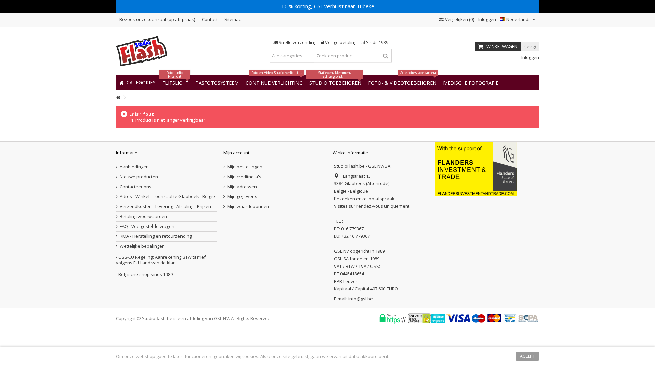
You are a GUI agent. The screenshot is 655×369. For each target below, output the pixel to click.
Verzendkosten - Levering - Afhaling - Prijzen (165, 206)
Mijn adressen (242, 187)
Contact (210, 19)
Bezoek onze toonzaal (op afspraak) (157, 19)
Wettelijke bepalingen (142, 246)
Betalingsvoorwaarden (143, 216)
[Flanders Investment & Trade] (476, 168)
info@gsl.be (360, 299)
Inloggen (486, 19)
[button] (471, 82)
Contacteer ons (135, 187)
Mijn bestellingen (244, 167)
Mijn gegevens (242, 197)
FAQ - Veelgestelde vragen (147, 226)
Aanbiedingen (134, 167)
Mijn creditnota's (244, 177)
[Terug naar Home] (118, 97)
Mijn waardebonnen (248, 206)
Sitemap (233, 19)
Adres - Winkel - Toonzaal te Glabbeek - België (167, 197)
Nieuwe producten (139, 177)
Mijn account (236, 153)
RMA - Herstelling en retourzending (156, 236)
